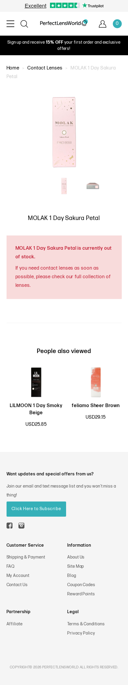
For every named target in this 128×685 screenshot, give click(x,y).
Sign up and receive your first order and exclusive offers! (64, 45)
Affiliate (15, 624)
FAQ (11, 566)
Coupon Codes (81, 584)
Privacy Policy (81, 633)
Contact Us (17, 584)
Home (13, 68)
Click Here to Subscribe (36, 508)
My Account (18, 575)
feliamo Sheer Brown (96, 406)
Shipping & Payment (26, 557)
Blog (71, 575)
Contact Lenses (44, 68)
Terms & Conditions (86, 624)
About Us (76, 557)
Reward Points (81, 594)
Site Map (75, 566)
